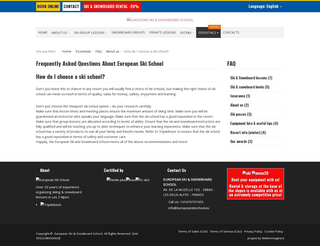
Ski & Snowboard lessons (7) (251, 77)
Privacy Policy (253, 231)
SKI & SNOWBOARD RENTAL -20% (112, 6)
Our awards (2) (241, 141)
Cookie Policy (273, 231)
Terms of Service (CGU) (226, 231)
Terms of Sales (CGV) (193, 231)
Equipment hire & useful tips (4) (254, 123)
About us (112, 51)
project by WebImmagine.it (266, 238)
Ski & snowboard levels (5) (249, 87)
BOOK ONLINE (48, 6)
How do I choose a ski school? (70, 76)
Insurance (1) (240, 95)
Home (66, 51)
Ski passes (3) (240, 114)
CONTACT (71, 6)
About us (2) (239, 105)
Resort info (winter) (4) (248, 132)
